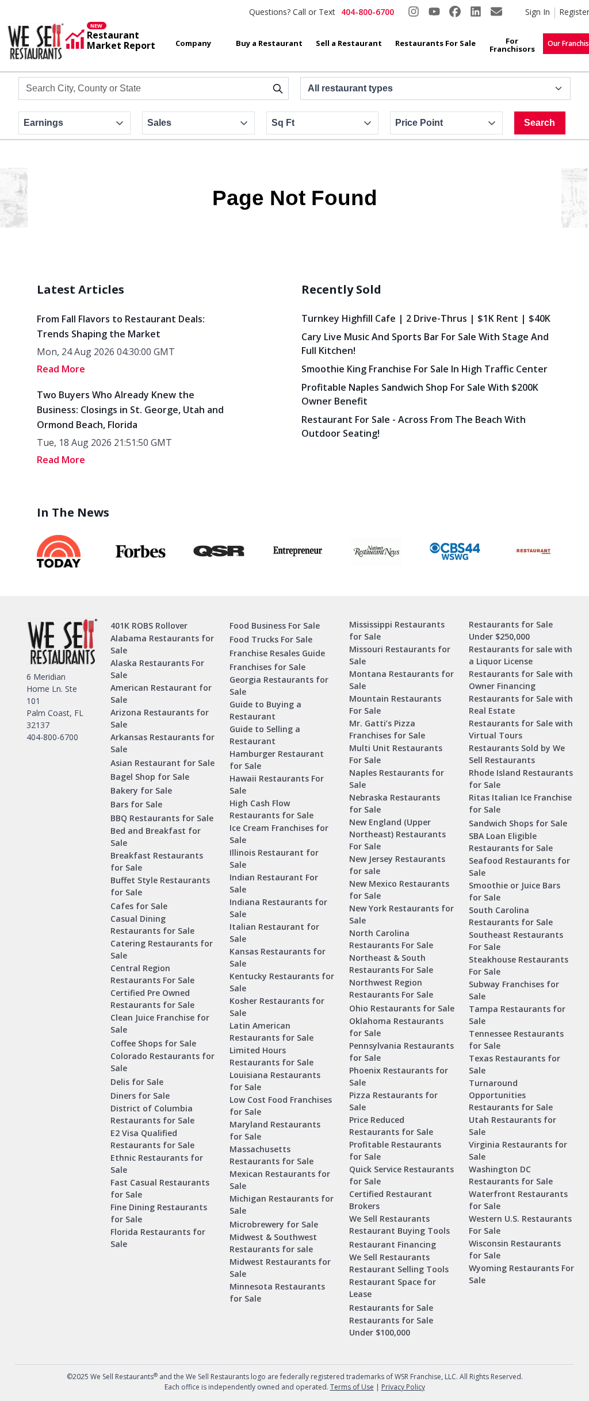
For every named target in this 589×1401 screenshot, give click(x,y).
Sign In (537, 11)
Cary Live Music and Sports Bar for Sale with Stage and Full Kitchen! (425, 343)
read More (61, 369)
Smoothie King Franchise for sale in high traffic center (424, 369)
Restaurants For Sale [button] (435, 43)
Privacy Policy (403, 1387)
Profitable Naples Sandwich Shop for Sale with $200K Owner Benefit (419, 394)
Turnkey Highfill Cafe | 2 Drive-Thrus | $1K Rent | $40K (425, 318)
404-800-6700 (367, 11)
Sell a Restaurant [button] (349, 43)
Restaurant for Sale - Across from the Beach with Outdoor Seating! (413, 426)
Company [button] (193, 43)
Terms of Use (352, 1387)
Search (539, 123)
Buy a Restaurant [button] (269, 43)
